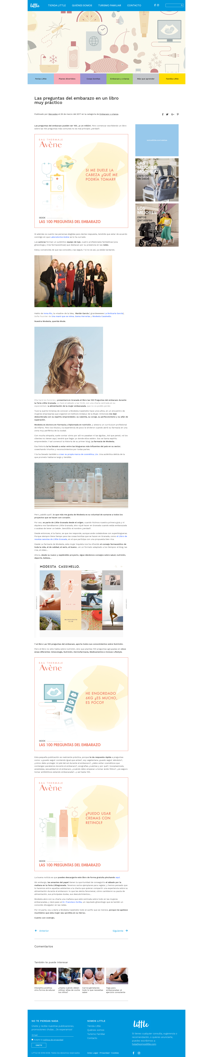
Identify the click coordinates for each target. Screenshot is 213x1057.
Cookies (115, 1053)
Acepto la (48, 1040)
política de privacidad (53, 1040)
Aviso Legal (92, 1053)
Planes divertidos (67, 79)
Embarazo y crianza (119, 79)
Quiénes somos (82, 5)
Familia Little (172, 79)
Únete (39, 1045)
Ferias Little (40, 79)
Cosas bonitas (93, 79)
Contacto (134, 5)
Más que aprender (146, 79)
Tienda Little (57, 5)
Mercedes (53, 114)
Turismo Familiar (109, 5)
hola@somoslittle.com (144, 1044)
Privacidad (104, 1053)
